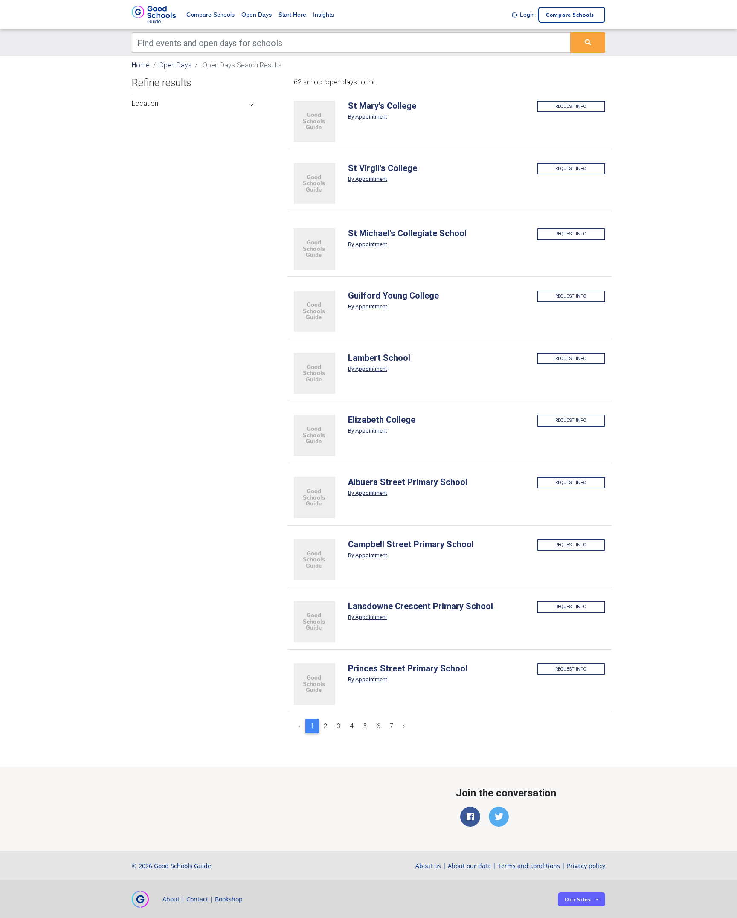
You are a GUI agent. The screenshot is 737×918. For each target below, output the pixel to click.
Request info (570, 106)
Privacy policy (586, 866)
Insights (323, 14)
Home (141, 65)
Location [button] (145, 103)
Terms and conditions (529, 866)
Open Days (256, 14)
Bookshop (229, 899)
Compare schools (570, 14)
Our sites (578, 899)
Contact (197, 899)
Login (526, 14)
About (171, 899)
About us (428, 866)
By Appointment (367, 116)
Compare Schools (210, 14)
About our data (469, 866)
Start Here (292, 14)
